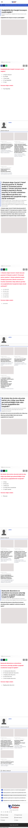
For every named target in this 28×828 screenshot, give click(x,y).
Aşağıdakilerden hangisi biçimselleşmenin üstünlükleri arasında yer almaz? (14, 800)
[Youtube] (7, 812)
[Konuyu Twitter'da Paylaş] (4, 66)
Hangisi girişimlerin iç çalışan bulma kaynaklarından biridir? (6, 170)
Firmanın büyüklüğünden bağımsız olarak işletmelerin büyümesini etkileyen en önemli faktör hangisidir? (7, 576)
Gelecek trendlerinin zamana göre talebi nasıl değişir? (7, 762)
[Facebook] (1, 812)
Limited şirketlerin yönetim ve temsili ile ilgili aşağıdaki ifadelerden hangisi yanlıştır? (14, 789)
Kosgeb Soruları (8, 13)
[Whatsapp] (9, 812)
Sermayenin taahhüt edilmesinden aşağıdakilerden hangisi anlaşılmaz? (19, 742)
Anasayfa (3, 13)
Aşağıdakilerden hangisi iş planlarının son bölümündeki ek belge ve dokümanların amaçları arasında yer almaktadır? (7, 146)
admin (10, 122)
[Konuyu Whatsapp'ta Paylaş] (6, 66)
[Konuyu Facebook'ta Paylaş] (2, 66)
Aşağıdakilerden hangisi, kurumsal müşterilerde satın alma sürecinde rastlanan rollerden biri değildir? (14, 795)
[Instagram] (5, 812)
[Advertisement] (14, 48)
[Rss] (11, 812)
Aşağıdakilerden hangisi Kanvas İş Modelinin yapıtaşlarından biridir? (6, 360)
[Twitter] (3, 812)
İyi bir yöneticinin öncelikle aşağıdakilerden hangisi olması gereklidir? (20, 360)
